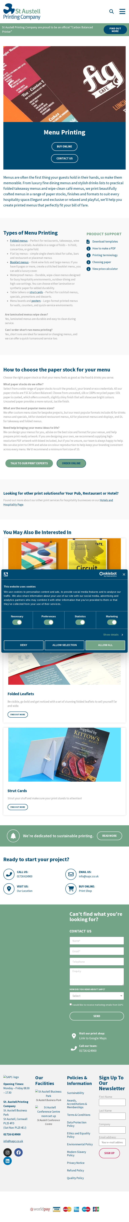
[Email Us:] (70, 874)
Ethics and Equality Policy (78, 1135)
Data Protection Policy (76, 1124)
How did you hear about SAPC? (87, 989)
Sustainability (75, 1093)
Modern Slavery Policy (76, 1153)
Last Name (105, 1110)
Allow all (105, 645)
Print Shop (85, 891)
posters (36, 301)
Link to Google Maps (92, 1038)
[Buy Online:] (70, 888)
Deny (23, 645)
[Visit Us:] (8, 888)
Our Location (24, 891)
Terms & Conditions (78, 1115)
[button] (112, 12)
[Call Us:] (8, 874)
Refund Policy (75, 1170)
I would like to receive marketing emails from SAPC (97, 1004)
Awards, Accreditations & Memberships (77, 1104)
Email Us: (85, 872)
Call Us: (22, 872)
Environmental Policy (80, 1144)
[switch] (48, 622)
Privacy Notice (75, 1163)
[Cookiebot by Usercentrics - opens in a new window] (102, 574)
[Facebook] (18, 1152)
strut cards (36, 292)
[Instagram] (7, 1152)
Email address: (107, 1137)
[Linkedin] (7, 1161)
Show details (111, 634)
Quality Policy (75, 1178)
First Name (105, 1096)
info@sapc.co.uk (89, 876)
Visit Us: (23, 886)
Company (104, 1124)
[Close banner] (124, 574)
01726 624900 (24, 876)
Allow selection (64, 645)
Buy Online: (87, 886)
